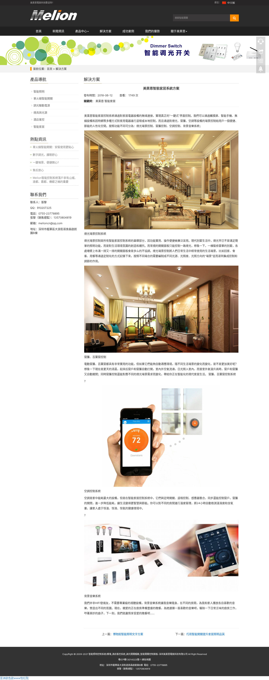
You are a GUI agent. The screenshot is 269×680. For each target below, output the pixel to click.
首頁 (39, 31)
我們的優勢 (152, 31)
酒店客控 (38, 119)
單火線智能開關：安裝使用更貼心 (53, 147)
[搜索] (234, 17)
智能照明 (38, 91)
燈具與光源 (40, 112)
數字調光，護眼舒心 (45, 154)
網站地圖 (146, 659)
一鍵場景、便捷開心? (46, 162)
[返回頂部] (260, 70)
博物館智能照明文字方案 (128, 634)
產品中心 (81, 31)
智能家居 (38, 126)
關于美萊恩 (178, 31)
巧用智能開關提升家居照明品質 (205, 634)
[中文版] (229, 2)
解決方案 (105, 31)
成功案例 (128, 31)
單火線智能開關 (43, 98)
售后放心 (38, 170)
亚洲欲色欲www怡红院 (14, 678)
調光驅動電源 (41, 105)
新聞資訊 (58, 31)
